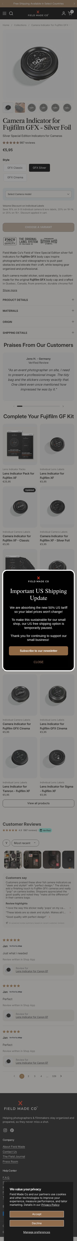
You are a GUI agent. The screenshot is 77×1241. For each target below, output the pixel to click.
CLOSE (39, 662)
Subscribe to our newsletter (38, 650)
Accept (36, 1214)
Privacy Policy (50, 1204)
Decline (37, 1223)
